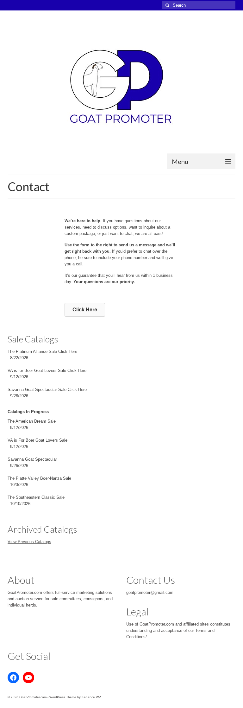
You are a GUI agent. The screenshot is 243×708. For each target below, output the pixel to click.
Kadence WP (91, 697)
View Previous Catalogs (29, 541)
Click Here (67, 351)
